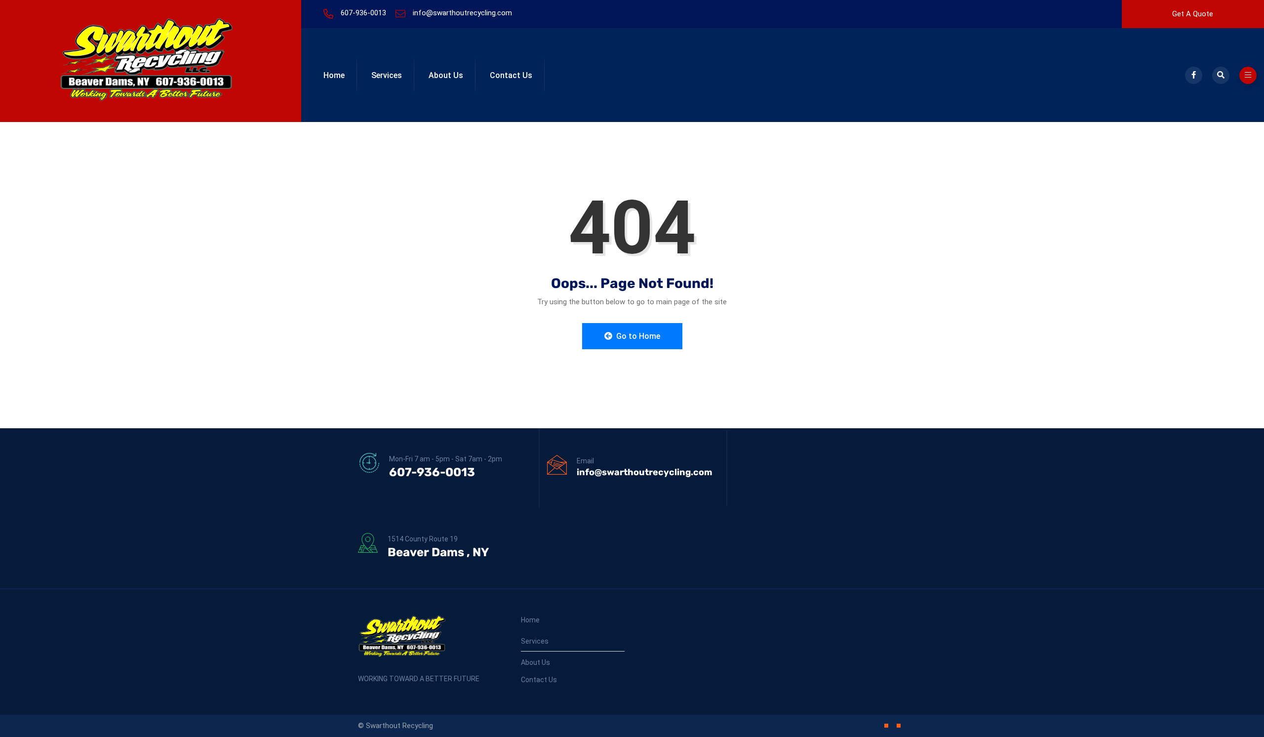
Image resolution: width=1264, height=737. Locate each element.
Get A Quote (1192, 13)
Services (386, 75)
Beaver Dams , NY (438, 552)
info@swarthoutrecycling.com (462, 12)
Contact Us (511, 75)
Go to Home (637, 336)
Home (334, 75)
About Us (446, 75)
